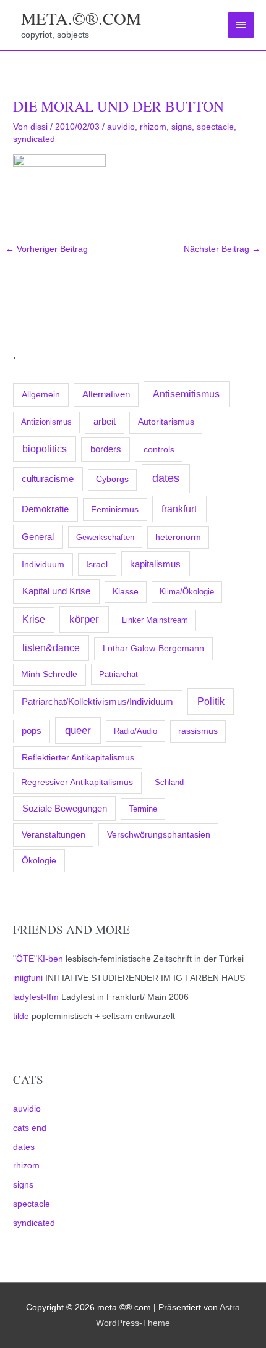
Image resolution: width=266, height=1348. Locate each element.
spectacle (31, 1204)
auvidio (27, 1108)
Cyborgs (112, 479)
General (38, 537)
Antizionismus (46, 421)
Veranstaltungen (53, 834)
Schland (169, 782)
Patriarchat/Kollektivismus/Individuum (97, 701)
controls (159, 449)
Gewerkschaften (105, 537)
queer (78, 730)
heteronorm (178, 537)
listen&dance (51, 648)
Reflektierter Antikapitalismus (78, 757)
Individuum (43, 564)
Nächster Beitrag (222, 249)
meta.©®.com (81, 18)
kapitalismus (155, 564)
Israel (97, 564)
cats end (29, 1128)
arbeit (104, 421)
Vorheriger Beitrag (47, 249)
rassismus (198, 731)
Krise (33, 619)
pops (31, 731)
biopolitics (44, 449)
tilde (21, 1016)
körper (84, 619)
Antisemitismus (186, 394)
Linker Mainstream (155, 620)
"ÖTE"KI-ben (38, 958)
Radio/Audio (135, 731)
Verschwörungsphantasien (158, 834)
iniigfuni (28, 978)
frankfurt (179, 508)
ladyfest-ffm (36, 997)
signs (23, 1184)
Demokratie (45, 509)
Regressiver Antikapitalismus (77, 782)
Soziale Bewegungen (64, 808)
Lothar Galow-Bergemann (153, 648)
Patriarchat (118, 674)
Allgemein (41, 394)
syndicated (34, 1223)
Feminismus (115, 509)
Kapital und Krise (56, 591)
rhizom (26, 1165)
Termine (143, 808)
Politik (211, 701)
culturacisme (48, 479)
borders (105, 449)
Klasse (126, 591)
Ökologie (39, 860)
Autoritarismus (166, 421)
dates (165, 478)
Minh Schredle (49, 674)
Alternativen (106, 394)
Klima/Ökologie (187, 591)
